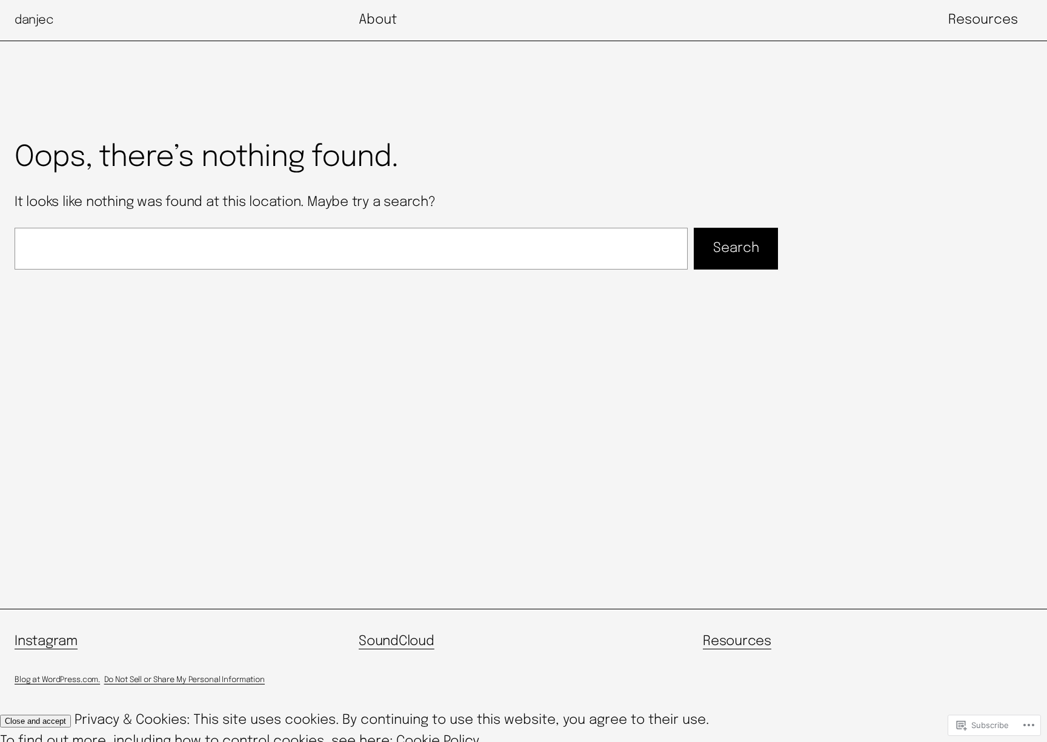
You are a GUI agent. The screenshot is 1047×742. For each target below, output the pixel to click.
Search (736, 248)
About (378, 20)
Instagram (46, 641)
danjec (34, 20)
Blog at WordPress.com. (57, 680)
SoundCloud (396, 641)
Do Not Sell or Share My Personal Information (184, 680)
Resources (983, 20)
